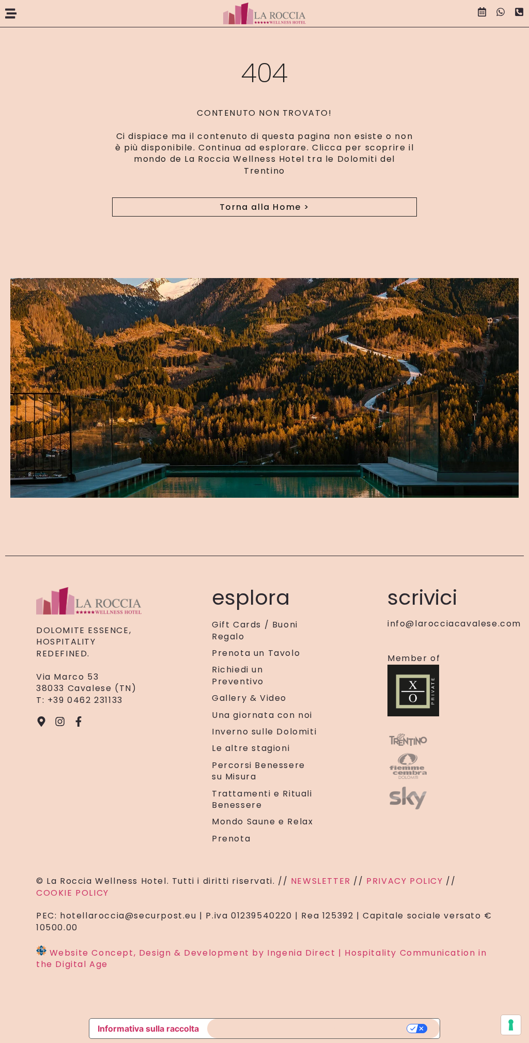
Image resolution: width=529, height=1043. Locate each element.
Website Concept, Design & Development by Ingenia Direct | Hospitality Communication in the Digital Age (261, 958)
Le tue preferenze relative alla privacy (310, 1028)
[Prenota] (482, 13)
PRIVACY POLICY (404, 881)
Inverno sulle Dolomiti (264, 732)
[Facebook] (78, 721)
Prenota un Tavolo (256, 653)
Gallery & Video (249, 698)
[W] (500, 13)
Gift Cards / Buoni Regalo (255, 630)
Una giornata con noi (262, 715)
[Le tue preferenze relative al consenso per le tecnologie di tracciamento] (511, 1025)
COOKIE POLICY (72, 893)
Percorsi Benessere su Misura (258, 771)
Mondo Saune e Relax (262, 821)
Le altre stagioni (251, 748)
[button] (11, 13)
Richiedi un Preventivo (238, 675)
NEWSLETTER (322, 881)
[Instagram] (60, 721)
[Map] (41, 721)
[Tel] (519, 13)
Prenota (231, 839)
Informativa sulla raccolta (148, 1028)
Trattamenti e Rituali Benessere (262, 799)
